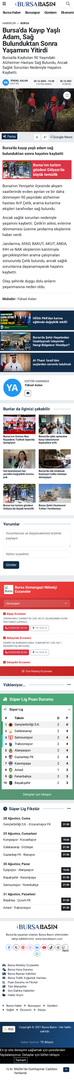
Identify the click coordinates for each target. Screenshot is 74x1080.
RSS (10, 1029)
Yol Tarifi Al (41, 628)
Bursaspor (32, 12)
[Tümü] (69, 685)
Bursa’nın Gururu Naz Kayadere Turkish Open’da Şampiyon (19, 439)
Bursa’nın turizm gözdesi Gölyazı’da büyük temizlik (18, 507)
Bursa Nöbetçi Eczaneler (23, 965)
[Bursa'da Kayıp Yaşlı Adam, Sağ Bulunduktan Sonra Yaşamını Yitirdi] (37, 110)
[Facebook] (9, 947)
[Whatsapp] (37, 953)
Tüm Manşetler (17, 986)
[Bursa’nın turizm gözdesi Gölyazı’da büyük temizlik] (19, 493)
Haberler (9, 23)
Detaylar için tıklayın (37, 794)
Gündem (50, 12)
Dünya (42, 1010)
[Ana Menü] (4, 4)
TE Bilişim (46, 1042)
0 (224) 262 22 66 (17, 652)
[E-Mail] (28, 393)
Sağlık (10, 1010)
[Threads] (58, 947)
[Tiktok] (51, 947)
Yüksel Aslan (34, 385)
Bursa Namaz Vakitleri (22, 973)
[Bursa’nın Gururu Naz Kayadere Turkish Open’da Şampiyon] (19, 424)
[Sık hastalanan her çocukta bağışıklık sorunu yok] (19, 458)
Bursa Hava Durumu (20, 969)
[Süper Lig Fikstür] (69, 809)
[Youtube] (44, 947)
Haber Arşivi (15, 995)
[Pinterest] (23, 947)
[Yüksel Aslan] (12, 387)
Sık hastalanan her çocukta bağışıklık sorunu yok (18, 474)
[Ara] (68, 3)
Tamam (20, 1060)
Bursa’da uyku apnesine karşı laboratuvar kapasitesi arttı (53, 439)
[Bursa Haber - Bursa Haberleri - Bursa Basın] (35, 3)
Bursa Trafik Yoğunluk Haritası (27, 978)
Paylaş (11, 136)
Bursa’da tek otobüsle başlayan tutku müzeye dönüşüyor (53, 474)
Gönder (11, 565)
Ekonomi (67, 12)
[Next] (65, 947)
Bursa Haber (12, 12)
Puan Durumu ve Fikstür (23, 982)
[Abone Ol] (61, 137)
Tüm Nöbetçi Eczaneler (38, 671)
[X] (16, 947)
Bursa (24, 23)
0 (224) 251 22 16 (17, 628)
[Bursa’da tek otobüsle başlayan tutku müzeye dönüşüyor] (55, 458)
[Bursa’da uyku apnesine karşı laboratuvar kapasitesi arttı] (55, 424)
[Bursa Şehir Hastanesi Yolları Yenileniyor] (55, 493)
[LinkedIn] (37, 947)
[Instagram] (30, 947)
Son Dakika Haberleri (21, 990)
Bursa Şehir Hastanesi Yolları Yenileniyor (52, 507)
